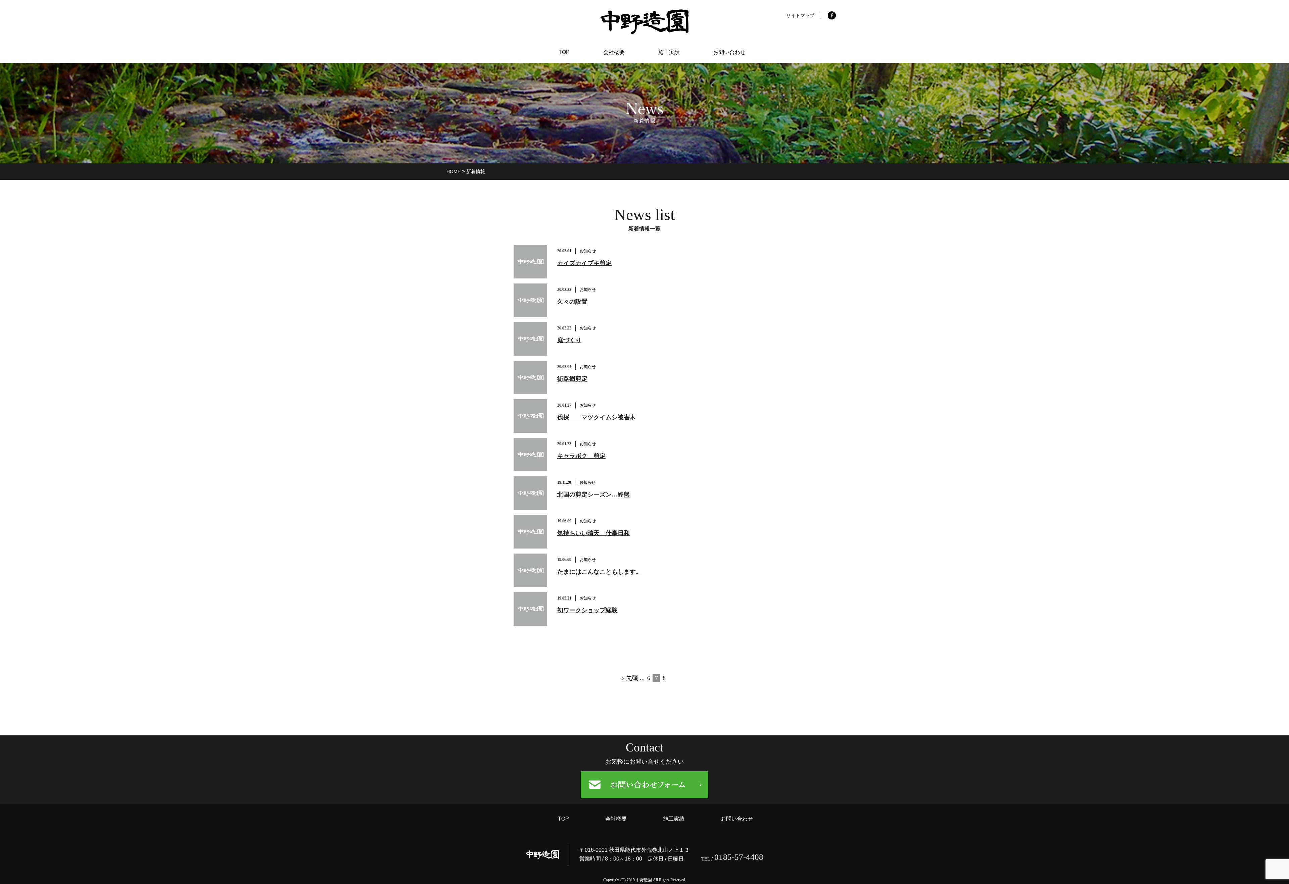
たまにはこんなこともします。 (599, 571)
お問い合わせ (729, 52)
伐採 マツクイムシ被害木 (596, 417)
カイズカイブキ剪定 (584, 263)
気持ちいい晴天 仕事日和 (593, 533)
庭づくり (569, 340)
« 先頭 (629, 678)
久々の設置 (572, 301)
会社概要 (614, 52)
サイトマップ (800, 15)
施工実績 (669, 52)
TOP (564, 52)
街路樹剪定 (572, 378)
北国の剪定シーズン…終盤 (593, 494)
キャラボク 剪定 (581, 456)
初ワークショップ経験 (587, 610)
